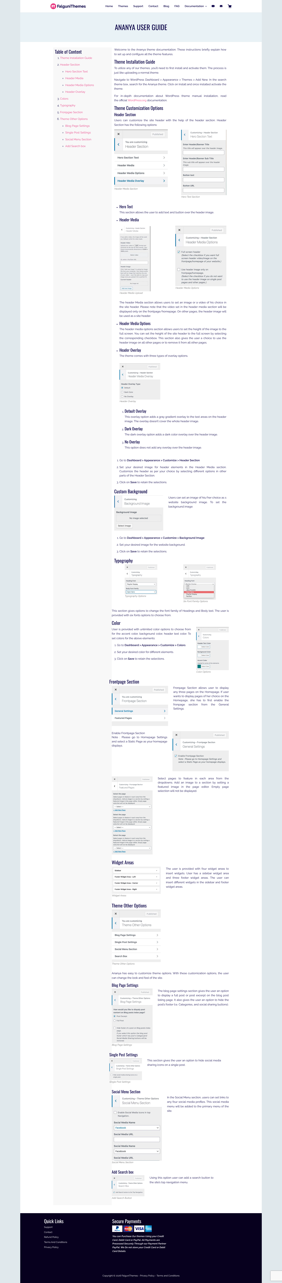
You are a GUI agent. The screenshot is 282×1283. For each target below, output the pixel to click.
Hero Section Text (76, 71)
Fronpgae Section (71, 112)
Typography (67, 105)
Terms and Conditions (168, 1275)
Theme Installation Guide (76, 58)
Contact (153, 6)
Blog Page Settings (77, 125)
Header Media (74, 78)
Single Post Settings (78, 132)
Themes (123, 6)
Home (109, 6)
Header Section (70, 64)
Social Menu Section (78, 139)
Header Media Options (79, 85)
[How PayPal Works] (132, 1228)
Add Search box (75, 146)
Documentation (194, 6)
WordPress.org (137, 100)
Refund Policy (51, 1237)
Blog (166, 6)
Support (138, 6)
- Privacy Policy (146, 1275)
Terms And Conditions (55, 1242)
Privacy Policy (51, 1247)
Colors (64, 98)
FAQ (177, 6)
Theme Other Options (74, 119)
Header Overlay (75, 91)
